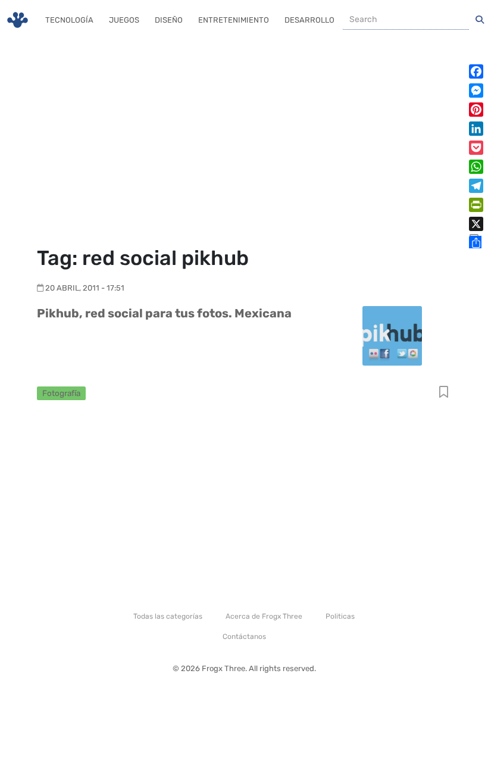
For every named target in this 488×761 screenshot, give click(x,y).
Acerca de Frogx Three (264, 616)
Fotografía (61, 393)
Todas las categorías (167, 616)
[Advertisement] (244, 143)
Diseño (169, 19)
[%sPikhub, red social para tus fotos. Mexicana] (392, 335)
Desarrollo (309, 19)
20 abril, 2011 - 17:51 (84, 287)
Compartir (443, 392)
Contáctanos (244, 636)
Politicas (340, 616)
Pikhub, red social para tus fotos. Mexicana (164, 313)
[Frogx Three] (17, 20)
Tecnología (69, 19)
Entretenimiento (233, 19)
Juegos (124, 19)
